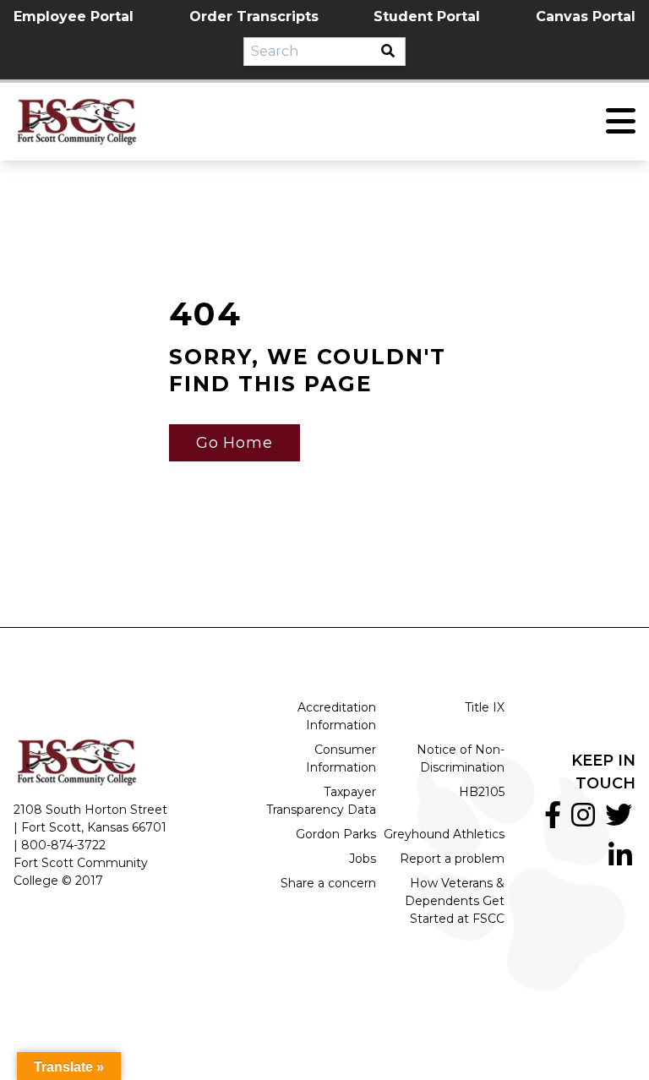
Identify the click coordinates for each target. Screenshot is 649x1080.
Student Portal (427, 16)
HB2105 (481, 791)
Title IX (484, 707)
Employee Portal (74, 16)
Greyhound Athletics (444, 834)
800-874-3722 (63, 845)
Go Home (234, 443)
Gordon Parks (336, 834)
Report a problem (452, 858)
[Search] (393, 51)
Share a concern (328, 883)
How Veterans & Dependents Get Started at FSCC (454, 900)
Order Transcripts (254, 16)
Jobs (362, 858)
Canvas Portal (585, 16)
